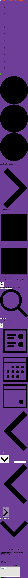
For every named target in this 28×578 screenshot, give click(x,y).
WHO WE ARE (6, 6)
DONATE (5, 34)
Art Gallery (10, 22)
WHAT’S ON (5, 4)
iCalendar (5, 541)
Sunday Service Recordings (11, 29)
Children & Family (9, 15)
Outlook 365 (5, 543)
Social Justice (8, 18)
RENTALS (5, 35)
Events (4, 167)
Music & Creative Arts (9, 19)
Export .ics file (6, 545)
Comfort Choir (8, 32)
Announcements (8, 24)
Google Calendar (6, 540)
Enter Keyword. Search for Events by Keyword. (10, 287)
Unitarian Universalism (10, 7)
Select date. (11, 461)
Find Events (3, 318)
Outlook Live (5, 544)
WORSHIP (5, 25)
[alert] (14, 227)
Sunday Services (8, 27)
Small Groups (8, 16)
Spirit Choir (10, 20)
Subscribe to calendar (5, 518)
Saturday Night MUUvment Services (12, 28)
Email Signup (8, 13)
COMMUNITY (6, 31)
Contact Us (7, 12)
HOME (4, 2)
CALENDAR (8, 5)
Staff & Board (8, 9)
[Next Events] (3, 452)
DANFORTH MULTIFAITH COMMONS (14, 33)
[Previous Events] (15, 451)
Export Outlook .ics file (7, 546)
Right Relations (8, 11)
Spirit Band (10, 21)
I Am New (7, 26)
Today (1, 454)
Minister (7, 8)
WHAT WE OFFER (7, 14)
